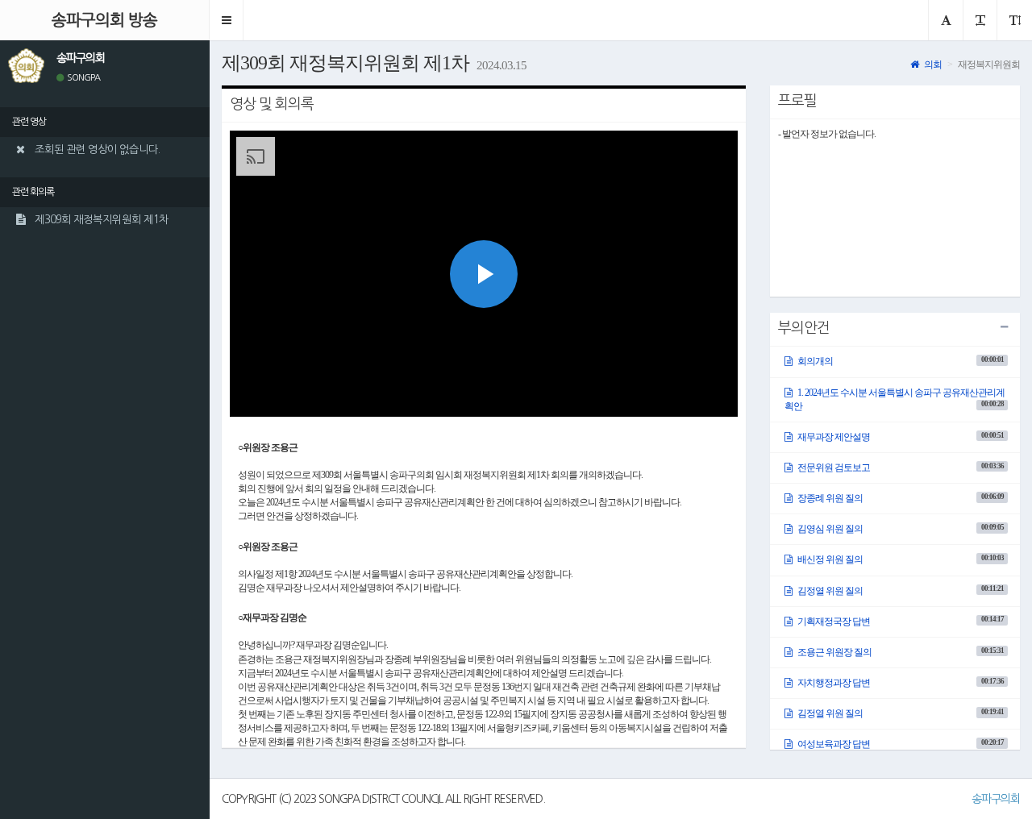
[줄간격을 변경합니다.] (1014, 20)
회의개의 (900, 361)
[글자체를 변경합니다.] (945, 20)
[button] (226, 20)
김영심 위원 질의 (900, 528)
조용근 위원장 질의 (900, 652)
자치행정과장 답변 (900, 682)
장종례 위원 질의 (900, 498)
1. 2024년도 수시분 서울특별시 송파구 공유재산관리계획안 (894, 399)
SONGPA (82, 77)
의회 (932, 64)
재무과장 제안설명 (900, 437)
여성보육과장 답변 (900, 744)
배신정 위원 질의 (900, 559)
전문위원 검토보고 (900, 467)
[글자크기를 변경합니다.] (980, 20)
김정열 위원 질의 (900, 590)
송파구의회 (996, 798)
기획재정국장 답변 (900, 620)
